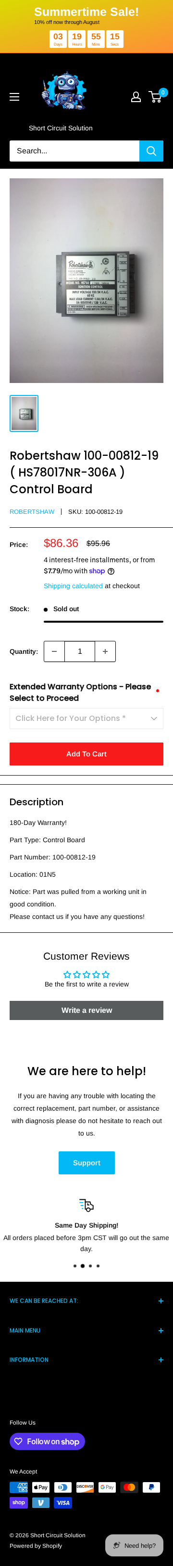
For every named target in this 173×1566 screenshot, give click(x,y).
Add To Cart (86, 754)
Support (86, 1163)
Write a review (87, 1010)
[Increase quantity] (105, 651)
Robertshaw (32, 511)
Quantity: (24, 651)
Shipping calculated (73, 586)
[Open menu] (14, 97)
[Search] (151, 151)
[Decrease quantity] (54, 651)
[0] (155, 97)
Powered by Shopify (36, 1546)
